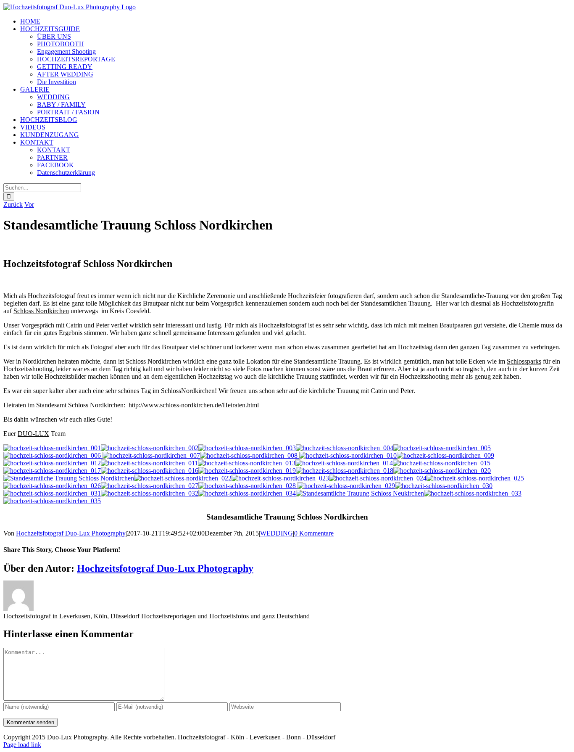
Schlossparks (524, 361)
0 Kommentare (314, 533)
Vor (29, 204)
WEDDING (276, 533)
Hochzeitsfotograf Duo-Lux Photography (71, 533)
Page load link (22, 744)
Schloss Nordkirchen (41, 310)
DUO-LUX (33, 433)
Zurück (13, 204)
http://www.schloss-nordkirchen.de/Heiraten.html (194, 405)
